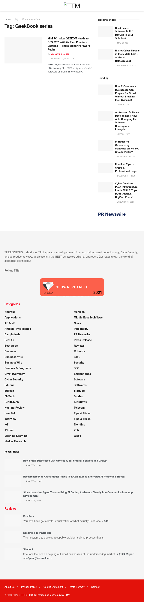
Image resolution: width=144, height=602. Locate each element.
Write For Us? (77, 586)
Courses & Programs (17, 368)
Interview (10, 419)
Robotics (80, 351)
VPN (76, 430)
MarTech (79, 312)
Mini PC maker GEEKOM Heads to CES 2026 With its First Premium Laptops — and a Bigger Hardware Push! (69, 43)
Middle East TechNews (88, 317)
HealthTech (11, 402)
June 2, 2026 (123, 104)
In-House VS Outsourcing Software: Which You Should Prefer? (127, 147)
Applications (12, 317)
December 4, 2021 (126, 175)
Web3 (77, 436)
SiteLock (28, 549)
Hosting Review (14, 407)
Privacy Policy (29, 586)
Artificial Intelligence (17, 328)
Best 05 (9, 340)
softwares (80, 385)
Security (79, 362)
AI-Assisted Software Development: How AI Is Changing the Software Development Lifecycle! (127, 120)
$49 (106, 521)
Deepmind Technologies (37, 532)
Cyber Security (13, 379)
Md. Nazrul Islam (60, 54)
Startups (79, 390)
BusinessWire (13, 362)
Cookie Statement (53, 586)
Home (7, 18)
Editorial (9, 385)
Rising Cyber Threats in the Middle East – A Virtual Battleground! (127, 56)
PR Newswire (82, 334)
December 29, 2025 (59, 58)
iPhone (9, 430)
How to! (9, 413)
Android (9, 312)
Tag (16, 18)
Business (10, 351)
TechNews (80, 402)
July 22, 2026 (123, 134)
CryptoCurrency (14, 374)
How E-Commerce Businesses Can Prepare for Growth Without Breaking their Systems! (126, 93)
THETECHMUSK (27, 594)
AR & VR (9, 323)
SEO (76, 368)
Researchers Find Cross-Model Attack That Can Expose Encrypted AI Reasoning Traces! (74, 476)
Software (79, 379)
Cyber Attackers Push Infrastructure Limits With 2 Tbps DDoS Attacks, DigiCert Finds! (126, 190)
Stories (78, 396)
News (77, 323)
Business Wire (13, 357)
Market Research (15, 441)
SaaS (77, 357)
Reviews (79, 345)
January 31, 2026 (125, 202)
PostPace (28, 516)
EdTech (9, 390)
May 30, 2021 (123, 43)
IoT (6, 424)
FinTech (9, 396)
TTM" (67, 594)
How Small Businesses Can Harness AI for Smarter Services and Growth (65, 460)
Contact (95, 586)
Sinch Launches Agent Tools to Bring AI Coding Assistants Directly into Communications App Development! (78, 493)
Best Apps (11, 345)
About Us (9, 586)
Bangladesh (12, 334)
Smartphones (82, 374)
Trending (79, 424)
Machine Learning (16, 436)
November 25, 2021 (126, 156)
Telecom (79, 407)
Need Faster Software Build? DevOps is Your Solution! (124, 33)
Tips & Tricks (82, 413)
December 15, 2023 (126, 65)
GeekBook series (31, 18)
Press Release (83, 340)
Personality (81, 328)
